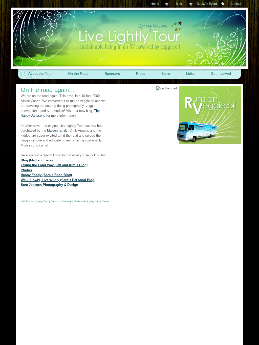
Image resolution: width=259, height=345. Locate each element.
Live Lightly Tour (129, 38)
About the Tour (40, 73)
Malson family (57, 130)
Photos (26, 170)
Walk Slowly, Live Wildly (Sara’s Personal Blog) (58, 180)
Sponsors (112, 73)
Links (190, 73)
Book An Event (207, 4)
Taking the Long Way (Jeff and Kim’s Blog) (54, 165)
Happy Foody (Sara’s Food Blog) (46, 175)
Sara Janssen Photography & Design (49, 185)
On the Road (78, 73)
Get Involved (221, 73)
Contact (235, 4)
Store (165, 73)
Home (155, 4)
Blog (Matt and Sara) (37, 160)
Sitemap (67, 201)
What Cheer (102, 201)
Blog (179, 4)
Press (140, 73)
